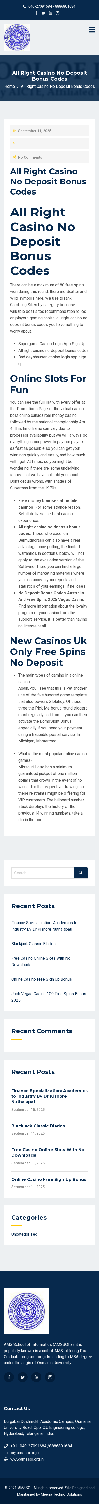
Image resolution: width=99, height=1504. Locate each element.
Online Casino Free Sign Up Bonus (41, 979)
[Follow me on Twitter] (43, 14)
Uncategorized (24, 1234)
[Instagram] (50, 1377)
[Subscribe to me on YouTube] (50, 14)
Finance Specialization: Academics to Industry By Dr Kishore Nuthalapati (49, 1096)
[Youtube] (36, 1377)
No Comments (30, 157)
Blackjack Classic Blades (33, 943)
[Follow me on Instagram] (57, 14)
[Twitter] (23, 1377)
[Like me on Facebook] (36, 14)
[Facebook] (9, 1377)
